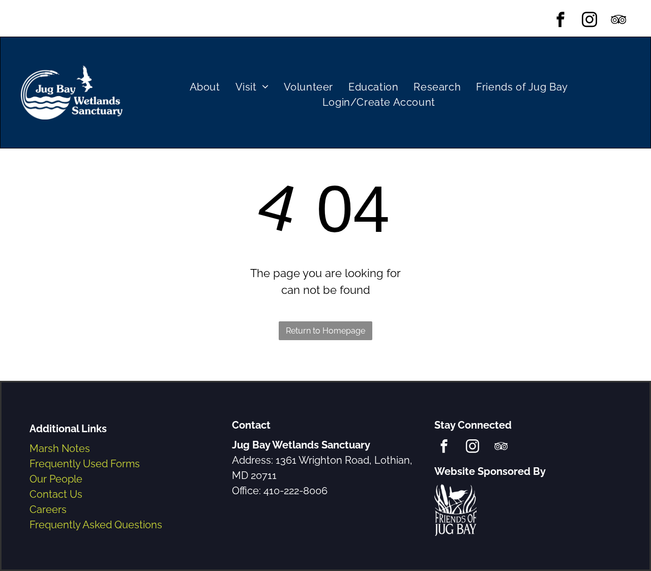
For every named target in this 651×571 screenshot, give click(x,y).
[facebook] (561, 21)
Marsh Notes (59, 448)
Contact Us (55, 494)
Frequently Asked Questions (95, 525)
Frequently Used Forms (84, 464)
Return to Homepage (325, 331)
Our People (55, 479)
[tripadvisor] (619, 21)
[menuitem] (205, 87)
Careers (48, 509)
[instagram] (590, 21)
